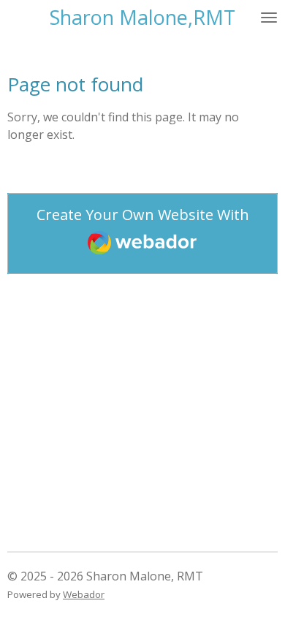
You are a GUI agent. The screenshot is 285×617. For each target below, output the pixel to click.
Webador (83, 594)
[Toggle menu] (269, 17)
